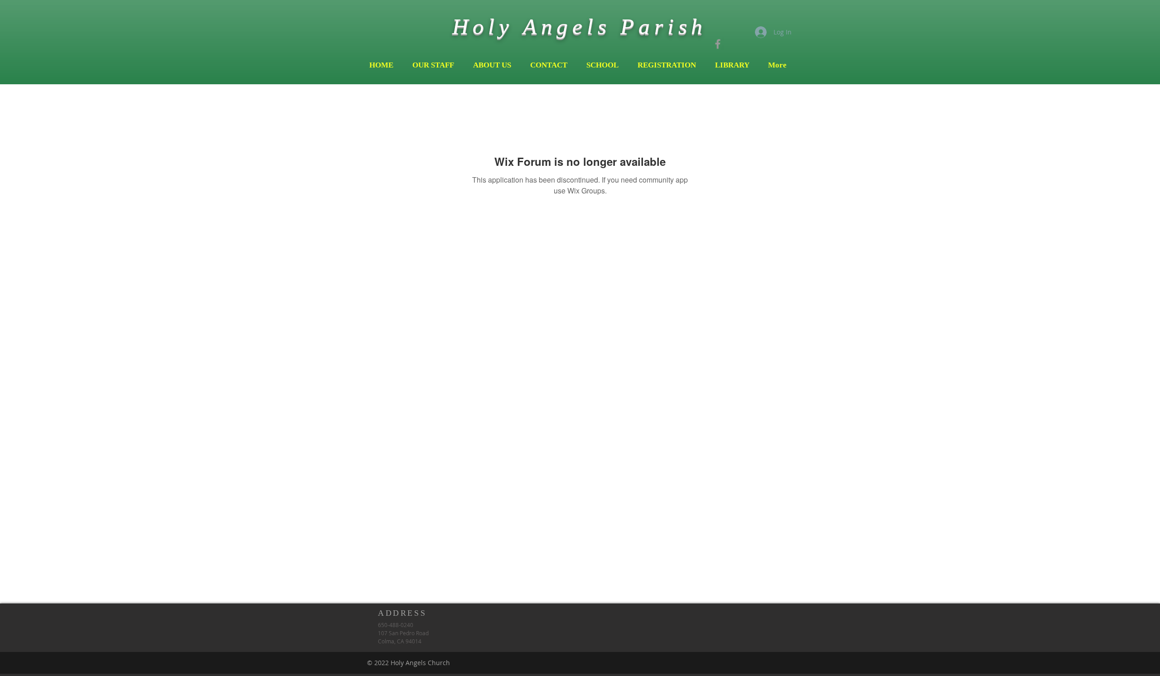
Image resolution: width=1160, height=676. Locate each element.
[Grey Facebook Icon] (717, 44)
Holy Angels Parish (579, 26)
